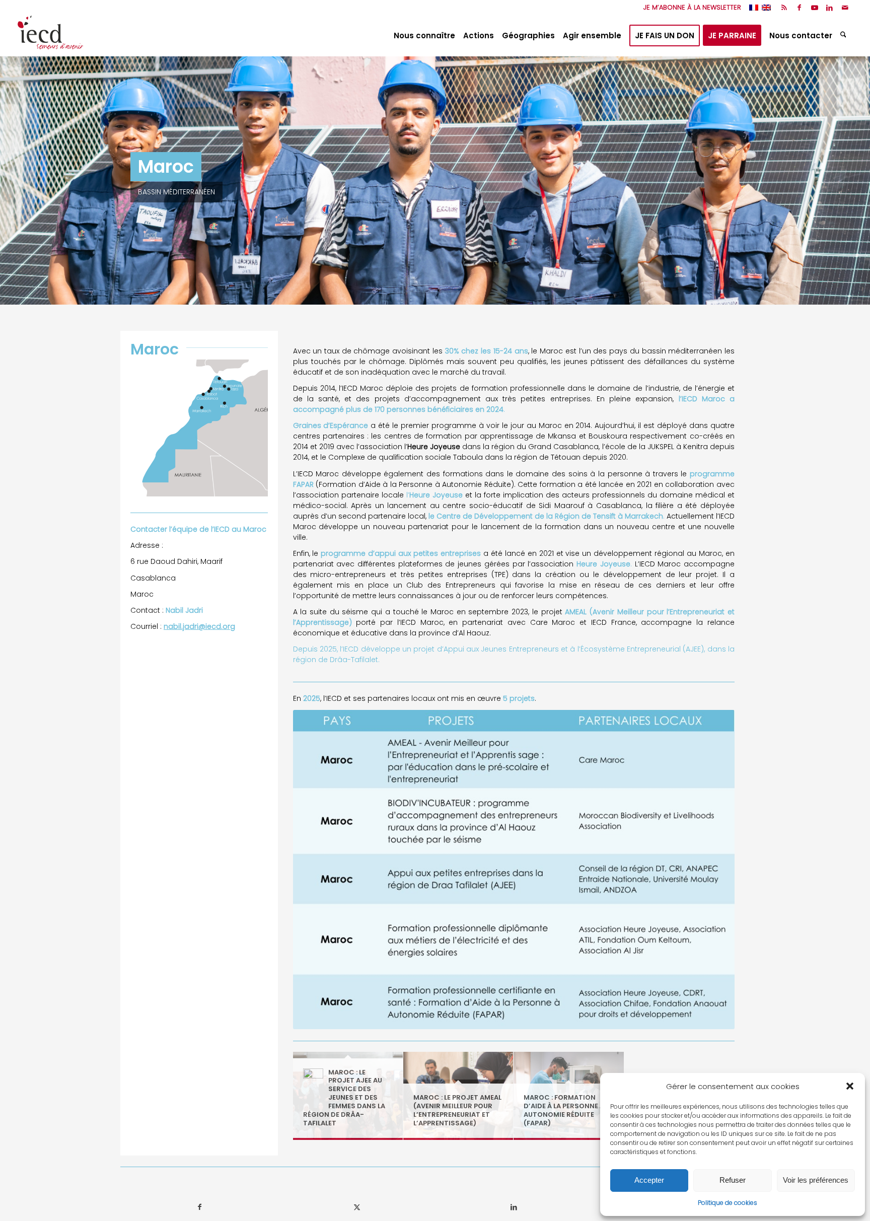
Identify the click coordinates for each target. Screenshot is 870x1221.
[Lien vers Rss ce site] (784, 7)
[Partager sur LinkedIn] (514, 1207)
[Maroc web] (199, 428)
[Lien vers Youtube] (814, 7)
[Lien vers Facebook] (799, 7)
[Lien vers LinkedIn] (829, 7)
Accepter (649, 1180)
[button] (850, 1086)
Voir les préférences (815, 1180)
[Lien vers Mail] (844, 7)
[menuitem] (689, 7)
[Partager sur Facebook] (199, 1207)
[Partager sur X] (356, 1207)
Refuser (732, 1180)
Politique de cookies (727, 1202)
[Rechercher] (844, 36)
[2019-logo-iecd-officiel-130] (50, 36)
